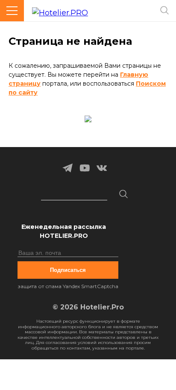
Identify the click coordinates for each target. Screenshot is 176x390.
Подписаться (68, 270)
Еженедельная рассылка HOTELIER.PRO (63, 231)
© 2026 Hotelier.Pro (88, 307)
